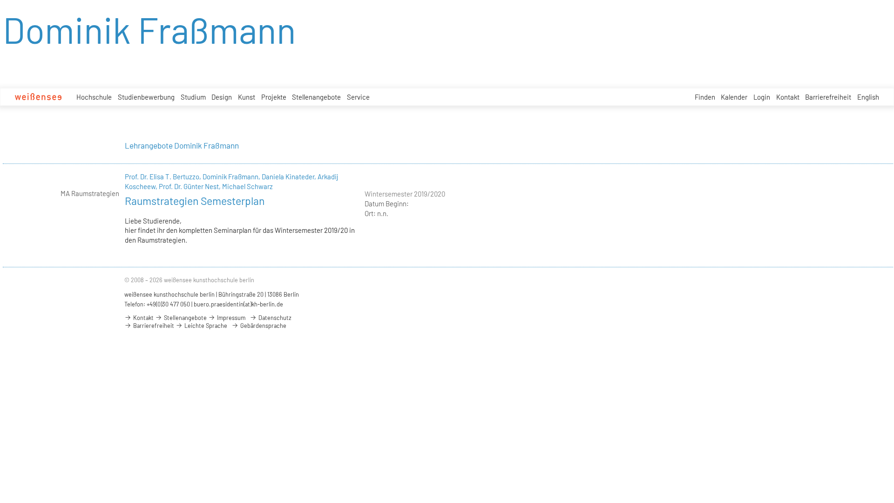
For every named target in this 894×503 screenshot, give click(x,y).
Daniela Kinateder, (290, 176)
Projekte (273, 97)
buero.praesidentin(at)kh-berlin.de (238, 304)
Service (358, 97)
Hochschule (94, 97)
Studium (193, 97)
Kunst (246, 97)
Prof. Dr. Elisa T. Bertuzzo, (164, 176)
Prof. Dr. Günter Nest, (190, 186)
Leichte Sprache (205, 325)
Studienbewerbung (146, 97)
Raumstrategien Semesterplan (194, 200)
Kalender (734, 97)
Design (221, 97)
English (868, 97)
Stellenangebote (316, 97)
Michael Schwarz (247, 186)
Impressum (230, 317)
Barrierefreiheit (828, 97)
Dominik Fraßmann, (232, 176)
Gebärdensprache (262, 325)
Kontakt (787, 97)
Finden (705, 97)
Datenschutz (274, 317)
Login (761, 97)
